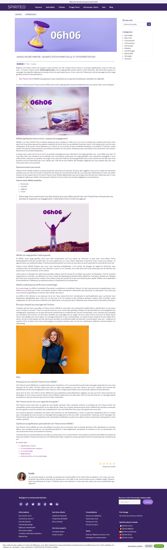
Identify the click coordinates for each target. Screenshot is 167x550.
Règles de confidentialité (27, 527)
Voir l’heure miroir (26, 79)
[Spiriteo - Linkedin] (57, 504)
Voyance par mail (91, 522)
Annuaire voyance (92, 525)
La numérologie (27, 451)
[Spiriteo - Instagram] (21, 504)
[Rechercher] (149, 24)
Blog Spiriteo (26, 453)
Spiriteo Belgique (127, 529)
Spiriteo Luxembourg (129, 532)
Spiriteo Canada (127, 537)
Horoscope (128, 46)
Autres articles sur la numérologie (34, 456)
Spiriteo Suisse (127, 534)
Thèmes (62, 7)
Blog (111, 7)
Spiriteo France (127, 526)
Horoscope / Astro (90, 7)
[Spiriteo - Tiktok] (27, 504)
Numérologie (31, 14)
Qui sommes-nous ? (25, 516)
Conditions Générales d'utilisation (30, 533)
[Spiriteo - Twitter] (33, 504)
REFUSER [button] (149, 546)
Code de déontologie (26, 525)
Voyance (38, 7)
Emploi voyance (57, 534)
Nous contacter (57, 522)
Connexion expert (58, 532)
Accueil (18, 14)
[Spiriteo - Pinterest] (39, 504)
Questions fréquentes (59, 516)
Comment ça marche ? (26, 519)
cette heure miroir (39, 154)
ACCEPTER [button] (159, 546)
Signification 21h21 (28, 446)
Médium (127, 48)
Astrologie (128, 35)
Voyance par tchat (92, 519)
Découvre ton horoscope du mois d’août (84, 2)
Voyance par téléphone (93, 516)
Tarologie (128, 56)
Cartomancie (129, 40)
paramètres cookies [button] (135, 546)
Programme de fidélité (59, 519)
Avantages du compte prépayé (96, 537)
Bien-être (128, 38)
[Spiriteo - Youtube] (51, 504)
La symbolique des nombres (31, 448)
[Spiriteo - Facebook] (45, 504)
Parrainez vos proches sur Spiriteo (130, 516)
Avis (104, 7)
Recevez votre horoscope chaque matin (135, 497)
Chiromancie (129, 43)
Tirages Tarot (74, 7)
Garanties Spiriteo (25, 522)
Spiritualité (128, 53)
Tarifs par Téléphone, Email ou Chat (97, 534)
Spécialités (50, 7)
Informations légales (25, 530)
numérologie (24, 288)
